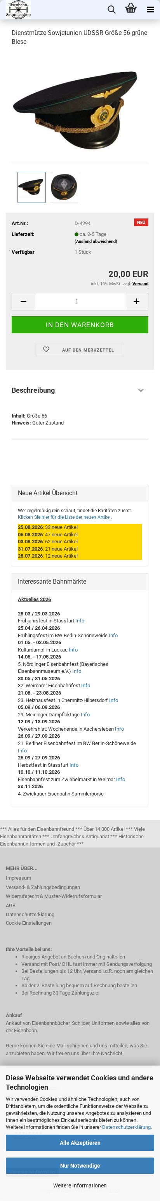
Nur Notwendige (80, 1166)
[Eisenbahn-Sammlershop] (15, 9)
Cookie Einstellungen (29, 923)
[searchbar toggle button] (111, 9)
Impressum (18, 878)
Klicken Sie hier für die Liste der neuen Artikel (64, 517)
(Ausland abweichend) (96, 241)
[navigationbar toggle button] (150, 9)
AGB (11, 905)
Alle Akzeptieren (80, 1143)
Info (79, 621)
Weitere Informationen (80, 1185)
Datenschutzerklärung (126, 1127)
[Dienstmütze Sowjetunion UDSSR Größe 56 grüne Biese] (80, 111)
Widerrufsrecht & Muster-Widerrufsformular (54, 896)
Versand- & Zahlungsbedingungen (43, 887)
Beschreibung (33, 390)
